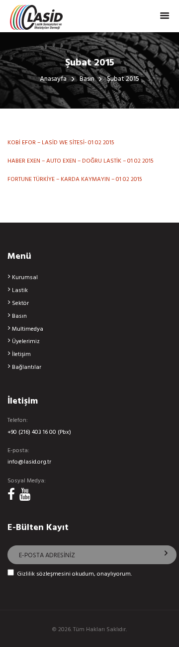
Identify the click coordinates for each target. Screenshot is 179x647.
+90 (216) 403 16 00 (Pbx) (39, 432)
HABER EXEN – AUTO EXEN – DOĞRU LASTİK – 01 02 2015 (80, 161)
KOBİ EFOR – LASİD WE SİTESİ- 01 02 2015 (60, 143)
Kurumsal (25, 278)
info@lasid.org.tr (29, 462)
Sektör (20, 303)
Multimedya (27, 329)
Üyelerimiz (26, 342)
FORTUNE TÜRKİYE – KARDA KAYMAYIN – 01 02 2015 (74, 179)
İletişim (21, 354)
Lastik (20, 290)
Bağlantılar (26, 367)
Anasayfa (53, 79)
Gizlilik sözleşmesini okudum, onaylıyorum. (74, 574)
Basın (87, 79)
